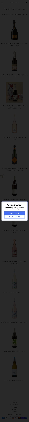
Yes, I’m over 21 (14, 213)
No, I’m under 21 (14, 217)
